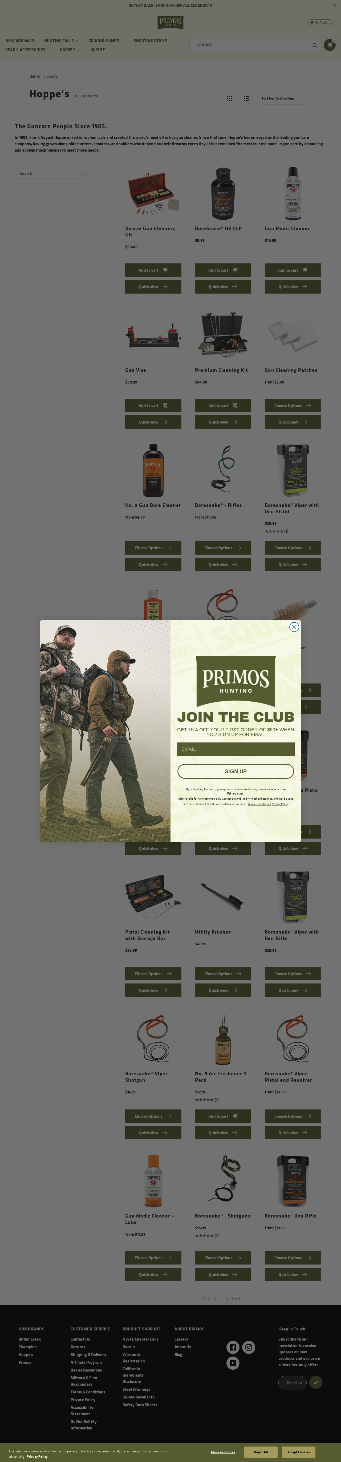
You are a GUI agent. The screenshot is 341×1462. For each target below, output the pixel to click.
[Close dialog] (294, 627)
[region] (170, 1452)
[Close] (332, 1452)
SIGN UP (236, 771)
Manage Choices (223, 1451)
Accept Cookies (298, 1451)
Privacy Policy (37, 1456)
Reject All (260, 1451)
